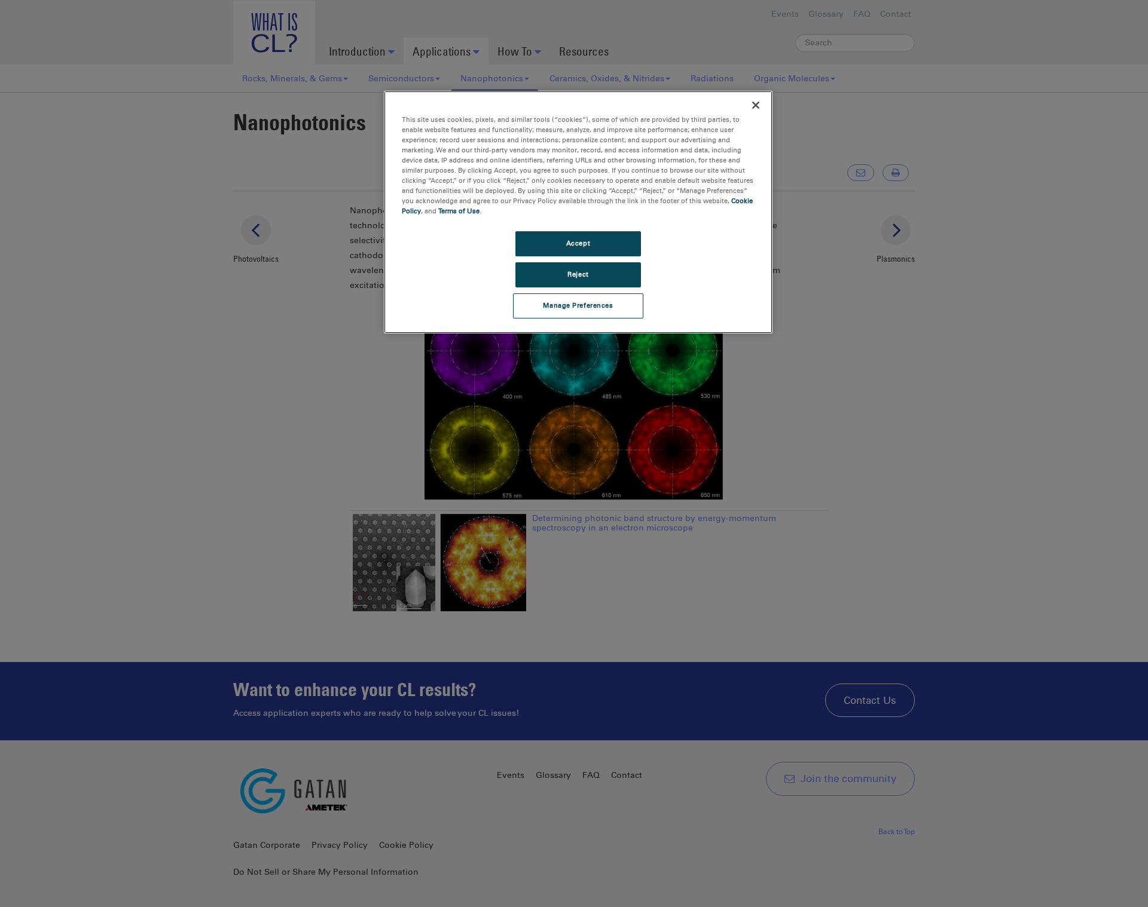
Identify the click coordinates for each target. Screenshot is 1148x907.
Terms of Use (459, 211)
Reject (577, 274)
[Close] (756, 105)
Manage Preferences (578, 305)
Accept (578, 243)
